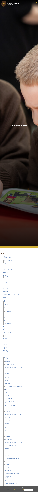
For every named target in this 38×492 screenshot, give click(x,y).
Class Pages (5, 356)
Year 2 (5, 422)
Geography (6, 304)
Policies (4, 281)
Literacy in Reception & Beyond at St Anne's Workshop (13, 386)
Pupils (3, 354)
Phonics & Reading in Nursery (10, 374)
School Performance (6, 292)
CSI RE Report (5, 295)
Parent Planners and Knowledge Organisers (12, 426)
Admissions (5, 259)
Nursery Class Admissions (8, 260)
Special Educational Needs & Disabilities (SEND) (11, 294)
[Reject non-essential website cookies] (19, 490)
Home (3, 254)
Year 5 (5, 463)
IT (4, 307)
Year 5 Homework (8, 474)
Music (5, 316)
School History (5, 273)
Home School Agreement (7, 332)
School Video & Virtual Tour (7, 269)
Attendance (5, 329)
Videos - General (7, 407)
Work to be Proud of (8, 476)
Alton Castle (7, 485)
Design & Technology (7, 323)
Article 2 (5, 336)
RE (4, 320)
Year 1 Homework (8, 417)
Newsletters (5, 338)
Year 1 (5, 408)
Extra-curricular (5, 326)
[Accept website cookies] (28, 490)
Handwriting (7, 430)
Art (4, 301)
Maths (5, 308)
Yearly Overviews (8, 310)
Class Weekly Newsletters (9, 377)
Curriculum (4, 297)
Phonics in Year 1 (7, 420)
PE (4, 317)
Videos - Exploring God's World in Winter (11, 401)
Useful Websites (7, 373)
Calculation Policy (8, 311)
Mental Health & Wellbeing (7, 351)
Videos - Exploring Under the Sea (10, 405)
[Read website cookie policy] (9, 490)
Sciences (5, 322)
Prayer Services (7, 411)
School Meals (5, 345)
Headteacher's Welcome (7, 257)
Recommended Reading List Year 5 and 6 (11, 483)
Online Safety (7, 371)
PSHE (5, 319)
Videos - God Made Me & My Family (11, 398)
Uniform (4, 348)
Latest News (5, 334)
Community (5, 275)
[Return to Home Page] (10, 4)
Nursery (5, 357)
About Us (3, 256)
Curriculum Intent (6, 298)
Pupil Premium (5, 288)
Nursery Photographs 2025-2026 (11, 370)
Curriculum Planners (8, 380)
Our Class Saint (7, 360)
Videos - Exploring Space (9, 402)
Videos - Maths (7, 395)
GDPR (4, 284)
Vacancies (5, 270)
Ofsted (4, 285)
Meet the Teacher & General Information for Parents (13, 367)
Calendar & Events (6, 331)
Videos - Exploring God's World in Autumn (11, 399)
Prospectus (5, 267)
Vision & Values (5, 272)
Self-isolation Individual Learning (10, 364)
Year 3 (5, 433)
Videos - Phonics (7, 393)
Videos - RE (7, 392)
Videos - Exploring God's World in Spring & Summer (13, 404)
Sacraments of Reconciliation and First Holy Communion (14, 440)
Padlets (6, 385)
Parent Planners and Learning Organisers (11, 443)
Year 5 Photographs (8, 477)
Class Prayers (7, 358)
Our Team (4, 266)
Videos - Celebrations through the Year (11, 396)
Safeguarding (5, 291)
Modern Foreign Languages (8, 314)
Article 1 (5, 335)
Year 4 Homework (8, 460)
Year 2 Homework (8, 427)
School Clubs (5, 342)
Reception (5, 376)
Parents (3, 328)
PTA (3, 341)
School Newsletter (7, 276)
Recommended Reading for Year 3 (10, 446)
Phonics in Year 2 (8, 429)
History (5, 305)
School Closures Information (9, 451)
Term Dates (5, 347)
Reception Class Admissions (8, 261)
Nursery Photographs (8, 368)
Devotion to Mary (8, 361)
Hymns (6, 389)
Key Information (4, 279)
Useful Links (5, 350)
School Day (5, 344)
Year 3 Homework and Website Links (11, 445)
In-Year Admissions (7, 263)
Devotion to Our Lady (8, 439)
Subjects (4, 300)
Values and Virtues (8, 468)
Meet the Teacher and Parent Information (11, 424)
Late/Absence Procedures (7, 353)
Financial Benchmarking (7, 282)
